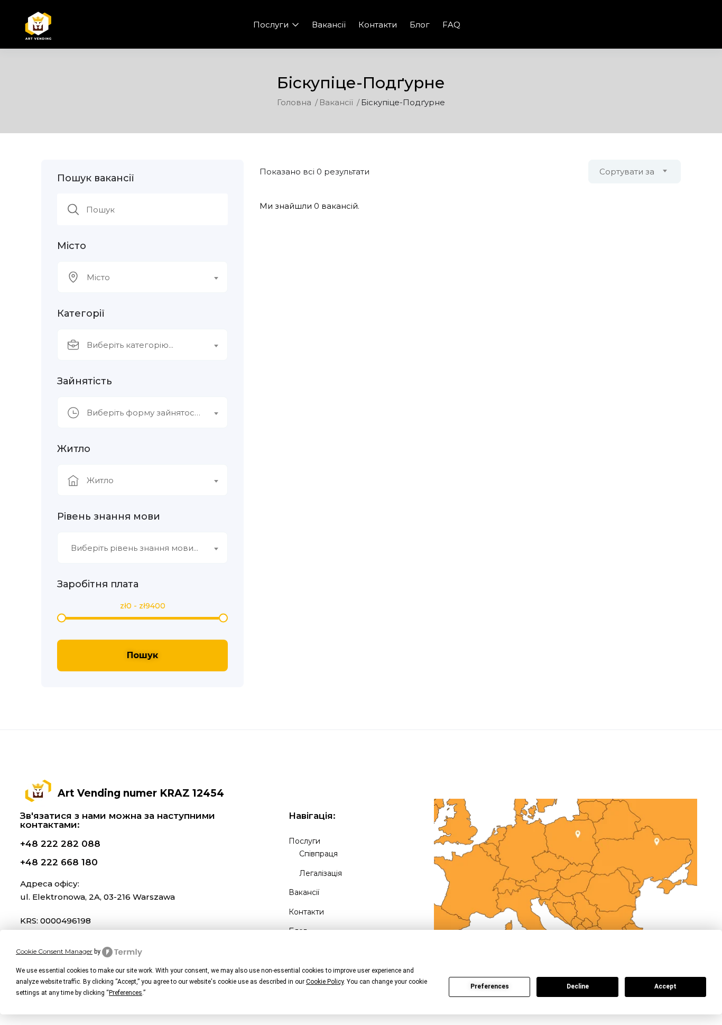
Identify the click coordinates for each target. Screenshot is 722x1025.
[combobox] (142, 277)
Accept (665, 986)
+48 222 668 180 (59, 862)
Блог (420, 25)
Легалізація (320, 873)
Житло (73, 449)
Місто (71, 246)
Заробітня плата (97, 584)
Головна (294, 102)
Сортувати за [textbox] (626, 172)
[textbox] (136, 277)
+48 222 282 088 (60, 843)
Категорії (81, 313)
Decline (578, 986)
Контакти (377, 25)
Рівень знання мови (108, 516)
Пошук (142, 655)
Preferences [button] (125, 992)
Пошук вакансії (95, 178)
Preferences (489, 986)
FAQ (451, 25)
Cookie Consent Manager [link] (54, 951)
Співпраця (318, 853)
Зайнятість (84, 381)
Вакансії (329, 25)
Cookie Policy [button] (325, 981)
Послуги (272, 25)
